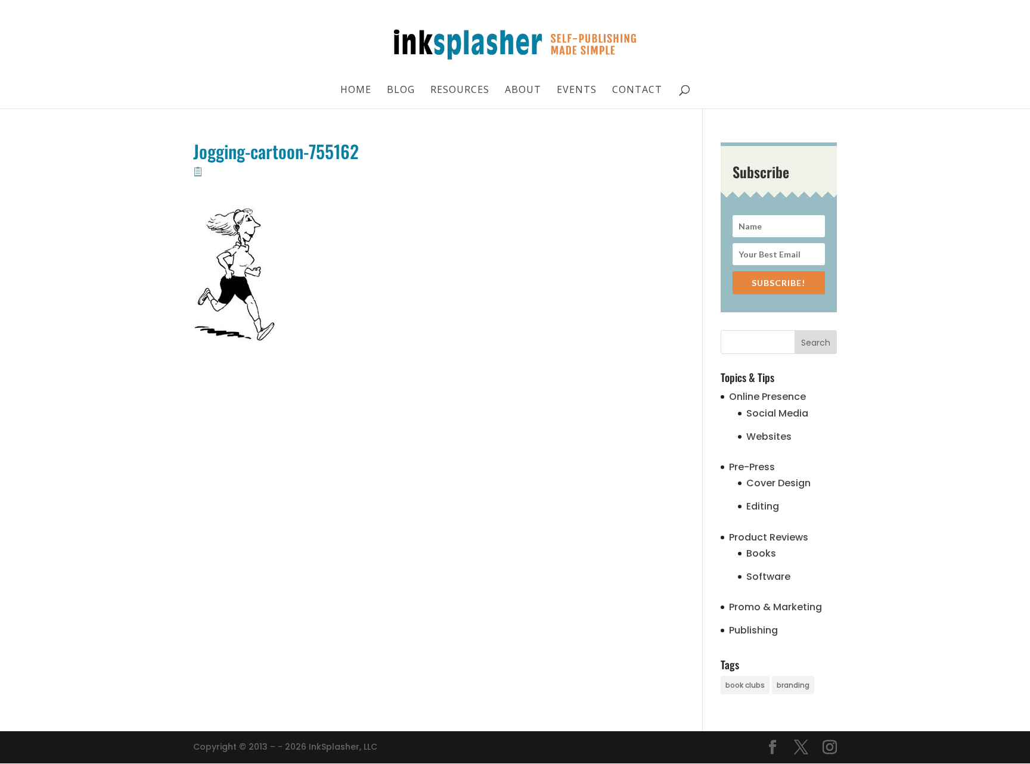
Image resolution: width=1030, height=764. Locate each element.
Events (577, 90)
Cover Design (778, 483)
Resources (459, 90)
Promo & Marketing (775, 607)
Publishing (753, 630)
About (523, 90)
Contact (637, 90)
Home (355, 90)
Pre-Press (752, 467)
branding (793, 685)
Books (761, 553)
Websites (769, 436)
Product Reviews (768, 537)
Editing (762, 506)
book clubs (745, 685)
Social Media (777, 413)
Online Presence (767, 396)
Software (768, 576)
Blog (401, 90)
